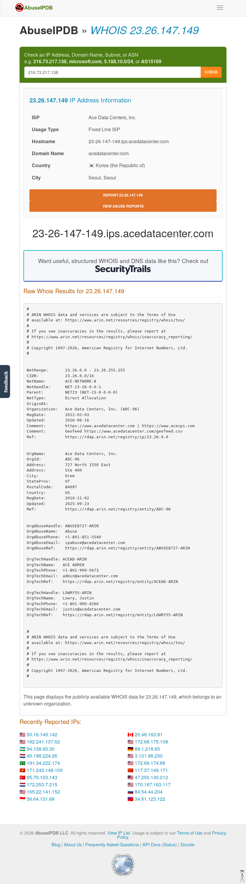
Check (211, 72)
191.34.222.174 (43, 762)
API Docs (151, 844)
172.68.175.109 (151, 741)
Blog (56, 844)
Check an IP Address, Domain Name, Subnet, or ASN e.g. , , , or (92, 58)
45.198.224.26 (42, 755)
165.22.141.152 (43, 791)
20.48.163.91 (149, 734)
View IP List (118, 832)
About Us (73, 844)
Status (169, 844)
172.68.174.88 (150, 762)
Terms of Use (189, 832)
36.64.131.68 (41, 798)
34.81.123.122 (150, 798)
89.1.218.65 (147, 748)
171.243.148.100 (45, 770)
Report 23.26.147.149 (123, 195)
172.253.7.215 (42, 784)
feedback (6, 382)
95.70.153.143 (42, 777)
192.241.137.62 (43, 741)
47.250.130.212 (151, 777)
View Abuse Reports (123, 206)
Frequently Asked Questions (112, 844)
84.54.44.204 (149, 791)
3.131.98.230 (149, 755)
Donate (187, 844)
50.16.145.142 (42, 734)
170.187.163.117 (153, 784)
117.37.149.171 (151, 770)
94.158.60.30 (41, 748)
